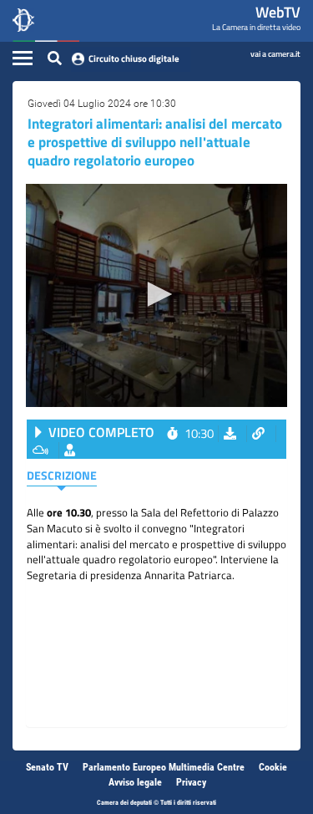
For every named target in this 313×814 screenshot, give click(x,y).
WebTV (277, 12)
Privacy (191, 782)
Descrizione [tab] (62, 475)
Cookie (273, 767)
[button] (157, 294)
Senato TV (47, 767)
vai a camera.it (275, 53)
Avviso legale (135, 782)
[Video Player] (156, 295)
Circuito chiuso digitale (133, 58)
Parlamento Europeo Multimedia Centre (164, 767)
